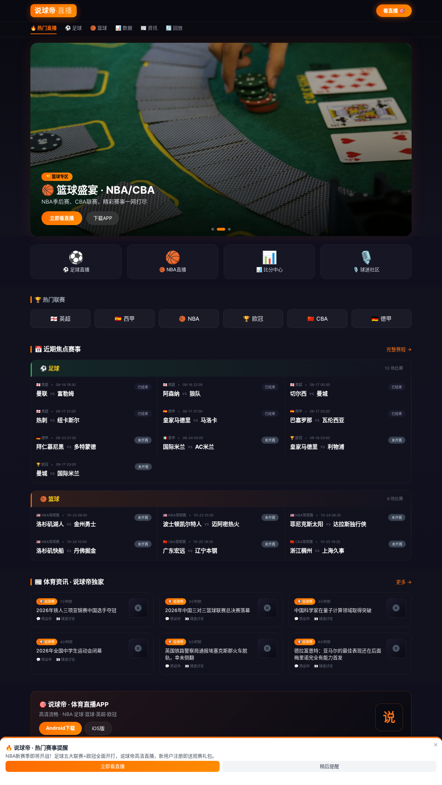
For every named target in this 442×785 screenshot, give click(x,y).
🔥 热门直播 (43, 28)
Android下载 (60, 728)
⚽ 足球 (73, 28)
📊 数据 (123, 28)
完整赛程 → (399, 349)
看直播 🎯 (394, 10)
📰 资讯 (149, 28)
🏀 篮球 (98, 28)
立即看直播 (62, 218)
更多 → (404, 582)
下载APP (102, 218)
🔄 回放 (174, 28)
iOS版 (98, 728)
